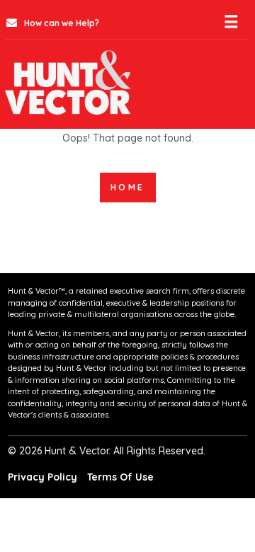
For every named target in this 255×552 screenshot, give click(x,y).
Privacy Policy (42, 477)
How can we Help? (60, 23)
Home (127, 187)
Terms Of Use (120, 477)
